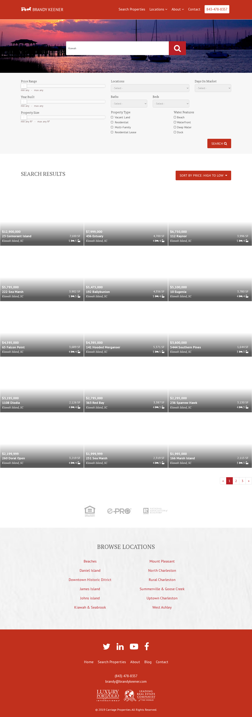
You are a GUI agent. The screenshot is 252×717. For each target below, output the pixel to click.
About (177, 9)
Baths (114, 97)
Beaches (90, 561)
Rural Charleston (162, 579)
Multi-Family (122, 127)
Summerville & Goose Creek (162, 589)
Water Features (184, 112)
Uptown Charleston (161, 598)
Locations (157, 9)
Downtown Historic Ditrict (90, 579)
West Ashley (162, 607)
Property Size (30, 113)
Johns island (90, 598)
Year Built (27, 97)
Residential (121, 122)
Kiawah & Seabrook (90, 607)
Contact (194, 9)
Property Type (120, 112)
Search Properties (132, 9)
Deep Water (184, 127)
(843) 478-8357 (126, 676)
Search (217, 143)
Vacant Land (122, 117)
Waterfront (184, 122)
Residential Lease (125, 132)
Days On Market (206, 81)
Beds (156, 97)
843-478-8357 (216, 9)
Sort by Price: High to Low (202, 175)
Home (89, 662)
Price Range (29, 81)
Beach (180, 117)
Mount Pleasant (162, 561)
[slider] (24, 85)
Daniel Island (90, 570)
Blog (148, 662)
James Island (90, 589)
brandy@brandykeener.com (126, 681)
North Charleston (162, 570)
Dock (180, 132)
